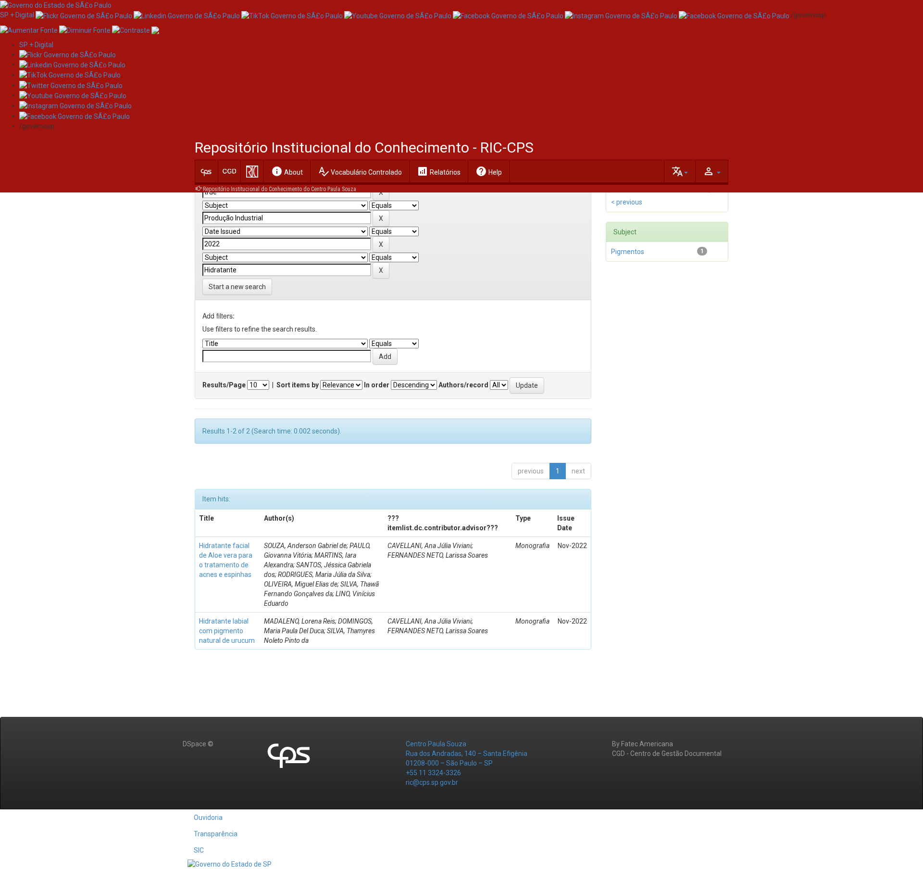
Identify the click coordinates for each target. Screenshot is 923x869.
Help (488, 171)
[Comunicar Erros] (155, 29)
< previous (626, 202)
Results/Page (224, 385)
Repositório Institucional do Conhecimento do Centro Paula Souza (279, 189)
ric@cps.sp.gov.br (432, 782)
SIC (199, 850)
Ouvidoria (208, 817)
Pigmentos (627, 252)
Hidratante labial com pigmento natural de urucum (227, 630)
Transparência (215, 834)
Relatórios (439, 171)
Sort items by (297, 385)
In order (376, 385)
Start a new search (237, 287)
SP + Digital (17, 15)
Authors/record (463, 385)
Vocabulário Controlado (360, 171)
